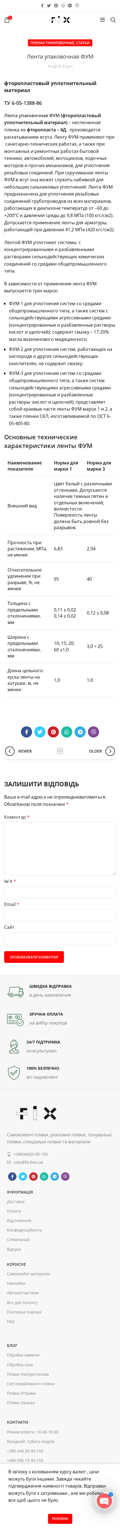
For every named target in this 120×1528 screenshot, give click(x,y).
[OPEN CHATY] (104, 1500)
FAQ (11, 1321)
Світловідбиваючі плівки (31, 1383)
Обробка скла (20, 1364)
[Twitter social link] (48, 5)
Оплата (14, 1211)
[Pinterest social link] (56, 5)
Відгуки (14, 1249)
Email (11, 904)
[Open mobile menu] (102, 19)
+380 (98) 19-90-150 (25, 1460)
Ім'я (10, 881)
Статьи (83, 42)
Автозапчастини (23, 1292)
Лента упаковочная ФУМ (32, 115)
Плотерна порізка (24, 1312)
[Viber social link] (77, 5)
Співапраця (18, 1239)
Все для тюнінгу (22, 1302)
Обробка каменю (23, 1355)
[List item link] (60, 1154)
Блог (12, 1345)
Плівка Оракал (21, 1402)
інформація (20, 1192)
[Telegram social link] (70, 5)
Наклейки (16, 1283)
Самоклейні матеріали (28, 1273)
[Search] (113, 19)
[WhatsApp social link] (63, 5)
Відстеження (19, 1220)
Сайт (9, 927)
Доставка (16, 1201)
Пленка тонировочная (52, 42)
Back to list (60, 751)
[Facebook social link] (42, 5)
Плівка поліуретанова (28, 1374)
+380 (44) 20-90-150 (25, 1451)
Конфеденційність (24, 1230)
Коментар (17, 817)
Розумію (60, 1518)
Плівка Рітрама (21, 1393)
